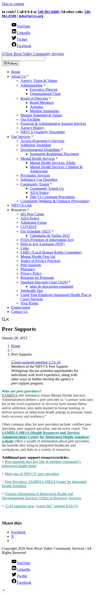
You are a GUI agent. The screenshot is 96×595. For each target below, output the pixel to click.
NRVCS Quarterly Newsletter (43, 132)
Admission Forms (34, 222)
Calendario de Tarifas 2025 (50, 236)
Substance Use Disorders (39, 180)
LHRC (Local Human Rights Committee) (51, 252)
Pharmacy (28, 269)
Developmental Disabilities (40, 150)
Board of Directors (34, 98)
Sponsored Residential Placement (54, 154)
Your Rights (29, 303)
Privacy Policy (31, 273)
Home (15, 72)
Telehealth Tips (32, 291)
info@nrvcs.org (31, 16)
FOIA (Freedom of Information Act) (47, 240)
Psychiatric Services (35, 175)
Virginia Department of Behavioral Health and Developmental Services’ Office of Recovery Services (41, 496)
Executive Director (44, 89)
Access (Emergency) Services (42, 141)
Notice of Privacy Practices (40, 261)
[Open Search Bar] (5, 320)
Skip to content (13, 4)
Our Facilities (30, 119)
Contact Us (19, 312)
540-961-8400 (48, 12)
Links (25, 248)
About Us (18, 76)
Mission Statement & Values (41, 115)
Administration (31, 85)
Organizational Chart (45, 94)
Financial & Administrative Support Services (53, 124)
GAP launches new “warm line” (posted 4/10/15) (41, 506)
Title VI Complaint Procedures (52, 197)
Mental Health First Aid (38, 257)
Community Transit (35, 184)
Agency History (32, 128)
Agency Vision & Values (39, 81)
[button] (4, 591)
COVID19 (28, 227)
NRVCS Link (21, 205)
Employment (20, 307)
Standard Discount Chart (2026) (44, 282)
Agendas (36, 107)
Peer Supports (31, 265)
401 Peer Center (32, 214)
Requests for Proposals (37, 278)
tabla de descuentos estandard (51, 286)
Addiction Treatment (36, 145)
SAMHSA (9, 395)
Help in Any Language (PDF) (43, 244)
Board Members (42, 103)
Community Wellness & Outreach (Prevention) (55, 201)
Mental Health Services (38, 159)
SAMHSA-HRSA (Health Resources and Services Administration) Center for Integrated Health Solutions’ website (46, 437)
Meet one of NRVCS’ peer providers (32, 474)
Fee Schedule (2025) (36, 231)
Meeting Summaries (44, 111)
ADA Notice (39, 193)
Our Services (20, 137)
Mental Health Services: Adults (52, 163)
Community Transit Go (47, 188)
